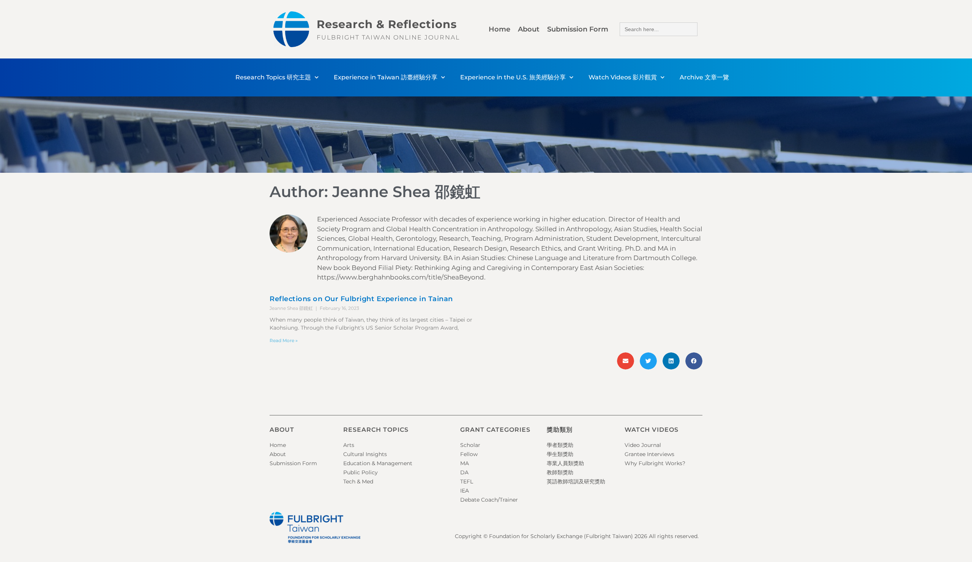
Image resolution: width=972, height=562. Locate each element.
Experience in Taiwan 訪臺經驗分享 (385, 77)
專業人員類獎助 (565, 463)
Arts (348, 445)
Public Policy (360, 472)
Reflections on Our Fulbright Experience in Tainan (361, 299)
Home (499, 29)
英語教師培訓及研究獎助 (576, 481)
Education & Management (377, 463)
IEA (464, 490)
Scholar (470, 445)
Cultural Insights (365, 454)
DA (464, 472)
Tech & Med (358, 481)
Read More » (284, 340)
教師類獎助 (560, 472)
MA (464, 463)
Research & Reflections (387, 24)
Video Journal (643, 445)
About (529, 29)
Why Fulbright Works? (655, 463)
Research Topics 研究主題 (273, 77)
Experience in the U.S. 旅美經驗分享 (513, 77)
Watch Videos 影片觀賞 (623, 77)
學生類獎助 (560, 454)
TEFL (466, 481)
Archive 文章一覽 (704, 77)
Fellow (469, 454)
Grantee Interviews (649, 454)
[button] (625, 360)
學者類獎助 (560, 445)
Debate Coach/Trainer (489, 499)
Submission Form (577, 29)
